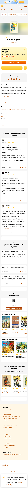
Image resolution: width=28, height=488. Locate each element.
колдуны (4, 109)
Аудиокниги (13, 14)
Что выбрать (4, 9)
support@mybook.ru (15, 471)
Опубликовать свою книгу (7, 125)
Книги (5, 14)
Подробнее (19, 482)
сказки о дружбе (21, 109)
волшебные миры (11, 109)
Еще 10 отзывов (14, 238)
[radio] (8, 79)
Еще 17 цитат (14, 289)
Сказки (3, 102)
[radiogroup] (14, 79)
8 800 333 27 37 (5, 471)
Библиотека (14, 9)
